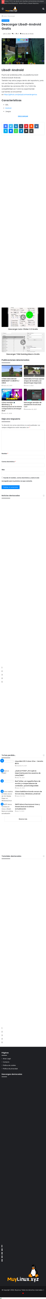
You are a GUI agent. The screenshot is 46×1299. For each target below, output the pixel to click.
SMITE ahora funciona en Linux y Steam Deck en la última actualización (27, 806)
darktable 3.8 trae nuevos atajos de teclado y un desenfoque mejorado (34, 381)
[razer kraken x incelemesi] (23, 1298)
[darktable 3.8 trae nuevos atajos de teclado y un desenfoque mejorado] (34, 371)
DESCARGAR (23, 116)
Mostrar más (23, 819)
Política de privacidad (10, 1069)
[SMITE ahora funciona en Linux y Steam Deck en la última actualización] (7, 809)
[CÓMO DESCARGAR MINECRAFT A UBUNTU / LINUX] (12, 371)
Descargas (11, 16)
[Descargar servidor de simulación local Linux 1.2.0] (34, 394)
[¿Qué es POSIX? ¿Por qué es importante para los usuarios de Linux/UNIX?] (7, 774)
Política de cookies (9, 1065)
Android (8, 108)
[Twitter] (11, 126)
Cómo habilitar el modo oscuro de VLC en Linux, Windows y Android (28, 792)
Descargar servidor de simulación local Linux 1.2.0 (33, 404)
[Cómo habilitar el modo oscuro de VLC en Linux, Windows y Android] (7, 796)
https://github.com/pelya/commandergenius (20, 94)
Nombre (5, 453)
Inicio (5, 16)
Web (3, 470)
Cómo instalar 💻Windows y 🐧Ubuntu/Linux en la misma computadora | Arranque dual (12, 406)
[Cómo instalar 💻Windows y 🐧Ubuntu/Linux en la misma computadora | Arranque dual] (12, 394)
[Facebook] (6, 126)
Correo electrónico (9, 461)
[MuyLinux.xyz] (11, 8)
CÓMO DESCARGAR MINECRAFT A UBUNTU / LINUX (10, 381)
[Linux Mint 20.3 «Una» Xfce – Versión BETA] (7, 764)
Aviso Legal (7, 1058)
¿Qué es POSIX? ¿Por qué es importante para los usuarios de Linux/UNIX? (28, 773)
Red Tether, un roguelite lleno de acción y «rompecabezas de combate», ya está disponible (27, 783)
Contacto (6, 1062)
